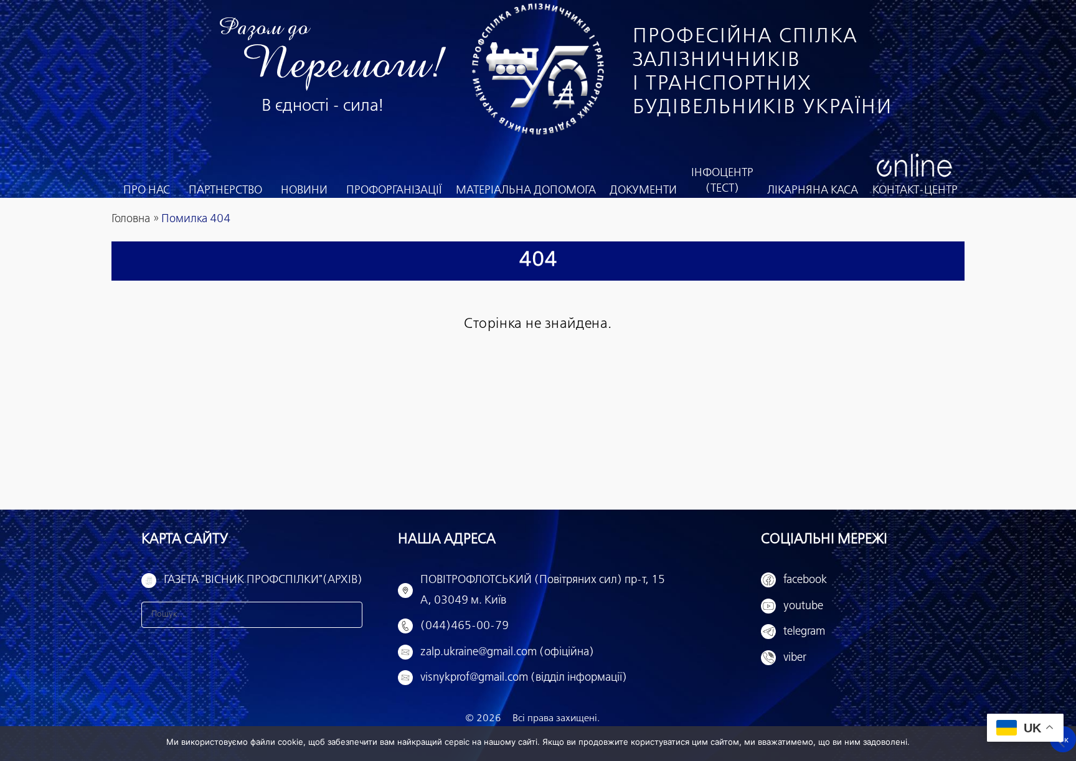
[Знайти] (349, 615)
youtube (803, 606)
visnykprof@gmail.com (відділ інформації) (523, 677)
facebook (805, 580)
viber (794, 657)
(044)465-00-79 (464, 626)
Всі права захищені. (556, 718)
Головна (130, 219)
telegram (804, 631)
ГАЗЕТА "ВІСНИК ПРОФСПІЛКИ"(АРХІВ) (263, 580)
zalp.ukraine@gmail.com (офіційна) (507, 652)
